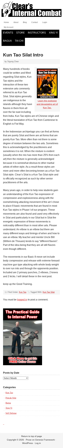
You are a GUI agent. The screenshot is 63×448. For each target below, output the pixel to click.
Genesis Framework (45, 440)
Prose (28, 440)
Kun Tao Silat (49, 292)
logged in (22, 299)
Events (8, 32)
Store (20, 32)
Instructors (37, 32)
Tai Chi (19, 40)
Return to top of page (31, 436)
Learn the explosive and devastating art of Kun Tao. (47, 104)
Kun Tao (22, 292)
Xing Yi (53, 32)
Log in (38, 443)
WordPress (27, 443)
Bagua (7, 40)
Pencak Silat (11, 398)
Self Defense (11, 413)
